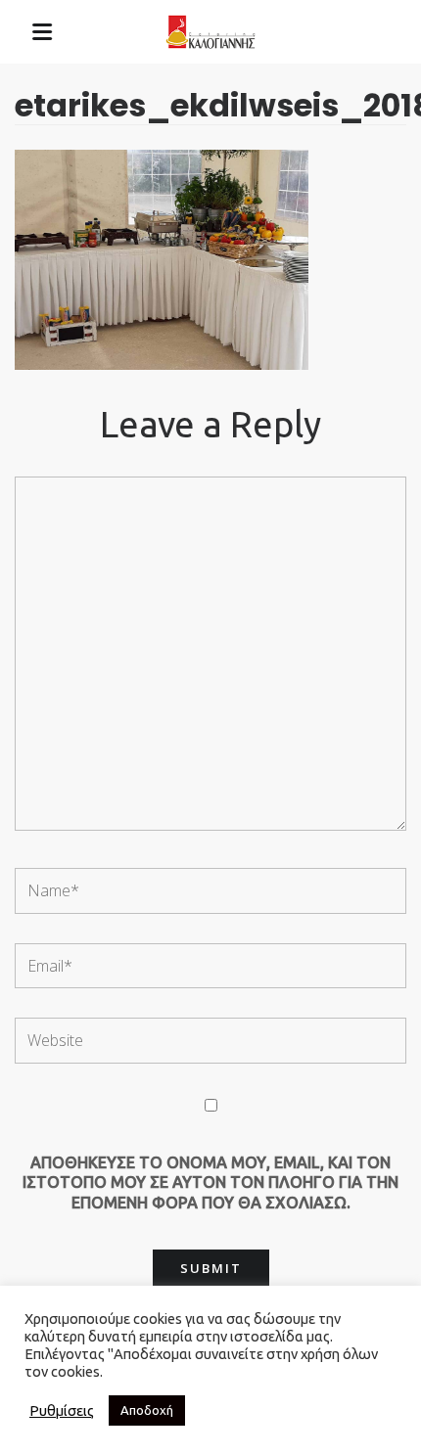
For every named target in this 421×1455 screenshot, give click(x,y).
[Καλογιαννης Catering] (210, 32)
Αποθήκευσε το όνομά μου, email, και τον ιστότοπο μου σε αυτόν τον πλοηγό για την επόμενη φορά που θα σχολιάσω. (210, 1182)
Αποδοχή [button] (146, 1410)
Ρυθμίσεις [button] (61, 1410)
